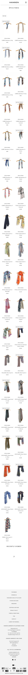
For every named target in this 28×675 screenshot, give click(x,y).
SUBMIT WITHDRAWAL (14, 622)
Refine (4, 16)
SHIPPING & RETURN (14, 607)
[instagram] (15, 659)
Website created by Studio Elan (14, 673)
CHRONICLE (14, 595)
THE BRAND (14, 592)
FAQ (14, 616)
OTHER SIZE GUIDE (14, 600)
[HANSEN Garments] (14, 2)
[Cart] (26, 2)
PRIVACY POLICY (14, 610)
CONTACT (14, 619)
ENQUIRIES (14, 603)
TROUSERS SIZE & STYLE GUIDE (14, 598)
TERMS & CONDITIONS (14, 613)
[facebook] (13, 659)
